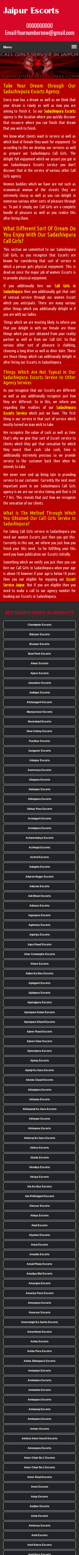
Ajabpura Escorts (39, 992)
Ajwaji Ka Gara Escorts (39, 1070)
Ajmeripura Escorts (39, 1050)
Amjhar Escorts (39, 1506)
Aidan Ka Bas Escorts (39, 973)
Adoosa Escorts (39, 905)
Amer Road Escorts (39, 1477)
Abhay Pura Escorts (39, 808)
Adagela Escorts (39, 866)
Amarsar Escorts (39, 1312)
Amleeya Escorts (39, 1525)
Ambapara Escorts (39, 1399)
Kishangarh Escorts (39, 702)
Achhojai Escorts (39, 847)
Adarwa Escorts (39, 886)
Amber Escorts (39, 1428)
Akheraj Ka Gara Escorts (39, 1138)
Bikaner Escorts (39, 634)
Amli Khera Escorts (39, 1544)
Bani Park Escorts (39, 653)
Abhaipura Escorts (39, 799)
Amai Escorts (39, 1244)
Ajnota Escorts (39, 1060)
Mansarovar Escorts (39, 711)
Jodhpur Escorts (39, 692)
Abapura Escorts (39, 779)
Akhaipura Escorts (39, 1089)
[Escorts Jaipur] (36, 11)
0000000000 (39, 25)
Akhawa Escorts (39, 1099)
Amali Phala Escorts (39, 1264)
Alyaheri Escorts (39, 1235)
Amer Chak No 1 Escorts (39, 1457)
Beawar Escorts (39, 644)
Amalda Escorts (39, 1254)
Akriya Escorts (39, 1176)
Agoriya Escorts (39, 934)
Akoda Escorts (39, 1157)
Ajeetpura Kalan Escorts (39, 1012)
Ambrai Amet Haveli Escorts (39, 1438)
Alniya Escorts (39, 1215)
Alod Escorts (39, 1225)
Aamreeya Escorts (39, 770)
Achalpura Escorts (39, 828)
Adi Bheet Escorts (39, 896)
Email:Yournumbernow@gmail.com (39, 32)
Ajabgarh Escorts (39, 983)
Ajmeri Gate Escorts (39, 1041)
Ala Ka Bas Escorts (39, 1186)
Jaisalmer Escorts (39, 682)
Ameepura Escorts (39, 1448)
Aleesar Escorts (39, 1205)
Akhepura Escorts (39, 1128)
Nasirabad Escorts (39, 721)
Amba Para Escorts (39, 1351)
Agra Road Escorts (40, 944)
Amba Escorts (39, 1341)
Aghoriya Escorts (39, 925)
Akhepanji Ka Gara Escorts (40, 1109)
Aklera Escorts (39, 1147)
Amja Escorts (39, 1496)
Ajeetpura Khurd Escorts (39, 1021)
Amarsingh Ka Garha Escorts (39, 1322)
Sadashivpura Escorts (60, 111)
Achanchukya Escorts (40, 837)
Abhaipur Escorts (39, 789)
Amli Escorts (39, 1535)
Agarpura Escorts (39, 915)
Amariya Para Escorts (40, 1293)
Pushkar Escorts (39, 741)
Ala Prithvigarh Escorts (39, 1196)
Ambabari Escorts (39, 1370)
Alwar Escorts (39, 663)
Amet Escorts (39, 1486)
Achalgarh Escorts (39, 818)
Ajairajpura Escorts (39, 1002)
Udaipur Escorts (39, 760)
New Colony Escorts (39, 731)
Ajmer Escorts (40, 673)
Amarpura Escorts (39, 1302)
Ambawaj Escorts (40, 1409)
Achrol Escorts (39, 857)
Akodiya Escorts (39, 1167)
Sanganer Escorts (39, 750)
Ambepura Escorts (39, 1418)
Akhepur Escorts (39, 1118)
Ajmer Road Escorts (39, 1031)
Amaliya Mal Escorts (39, 1273)
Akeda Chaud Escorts (39, 1079)
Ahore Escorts (40, 963)
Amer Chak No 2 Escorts (39, 1467)
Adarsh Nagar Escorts (39, 876)
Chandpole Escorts (40, 624)
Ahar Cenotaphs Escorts (39, 954)
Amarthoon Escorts (39, 1331)
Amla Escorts (39, 1515)
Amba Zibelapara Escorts (40, 1361)
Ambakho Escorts (39, 1390)
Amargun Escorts (40, 1283)
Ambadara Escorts (39, 1380)
